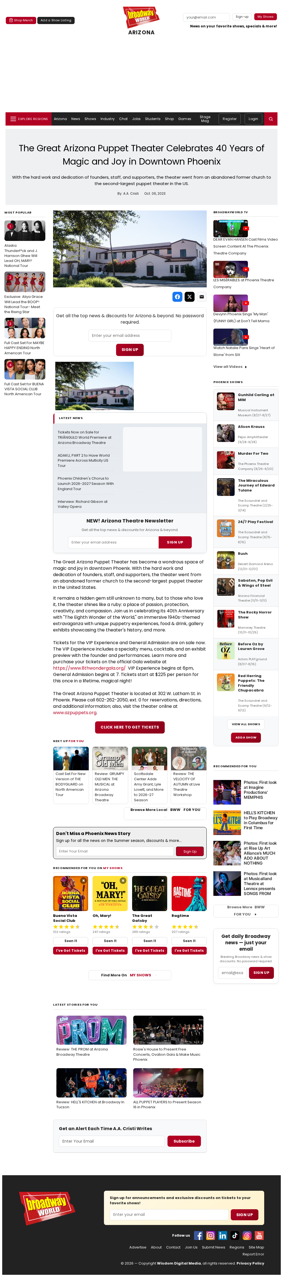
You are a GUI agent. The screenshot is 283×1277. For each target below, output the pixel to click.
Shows (90, 118)
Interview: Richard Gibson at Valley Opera (83, 504)
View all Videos (228, 366)
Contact (173, 1247)
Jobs (136, 118)
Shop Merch (23, 20)
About (156, 1247)
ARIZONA (141, 32)
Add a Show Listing (56, 20)
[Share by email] (202, 297)
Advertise (137, 1247)
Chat (123, 118)
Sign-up (242, 16)
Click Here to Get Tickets (130, 727)
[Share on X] (190, 297)
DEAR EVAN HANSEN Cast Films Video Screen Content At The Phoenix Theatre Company (245, 246)
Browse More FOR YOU (246, 911)
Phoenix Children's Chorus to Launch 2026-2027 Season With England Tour (86, 483)
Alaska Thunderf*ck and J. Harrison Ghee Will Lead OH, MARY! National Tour (21, 246)
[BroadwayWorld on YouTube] (259, 1235)
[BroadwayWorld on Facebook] (198, 1235)
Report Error (253, 1254)
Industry (108, 118)
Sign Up (130, 349)
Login (253, 118)
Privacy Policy (250, 1263)
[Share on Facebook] (177, 297)
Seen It (70, 940)
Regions (237, 1247)
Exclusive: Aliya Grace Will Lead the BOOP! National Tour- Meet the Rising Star (23, 294)
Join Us (191, 1247)
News (75, 118)
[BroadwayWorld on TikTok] (235, 1235)
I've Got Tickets (70, 950)
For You (76, 741)
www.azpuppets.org (74, 712)
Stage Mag (205, 119)
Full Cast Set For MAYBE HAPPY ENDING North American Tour (24, 338)
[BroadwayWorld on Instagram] (211, 1235)
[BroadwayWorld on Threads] (247, 1235)
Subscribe (184, 1141)
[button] (270, 119)
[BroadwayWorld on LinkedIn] (223, 1235)
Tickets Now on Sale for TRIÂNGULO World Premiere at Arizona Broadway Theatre (85, 437)
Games (184, 118)
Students (153, 118)
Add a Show (245, 737)
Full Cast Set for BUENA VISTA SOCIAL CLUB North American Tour (24, 379)
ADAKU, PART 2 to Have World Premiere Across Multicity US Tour (84, 461)
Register (230, 118)
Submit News (213, 1247)
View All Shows (246, 724)
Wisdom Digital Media (179, 1263)
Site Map (256, 1247)
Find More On (126, 975)
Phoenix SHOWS (228, 382)
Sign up (261, 972)
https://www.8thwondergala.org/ (89, 668)
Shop (169, 118)
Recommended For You (235, 766)
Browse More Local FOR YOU (165, 809)
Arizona (60, 118)
